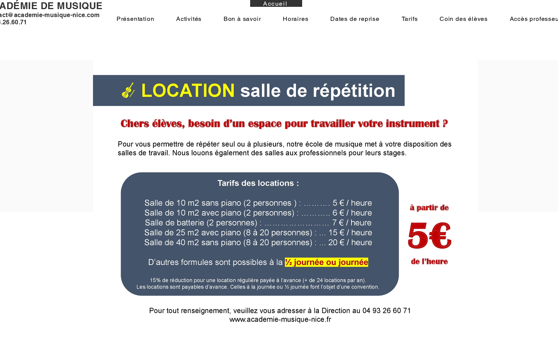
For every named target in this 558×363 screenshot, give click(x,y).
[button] (135, 18)
